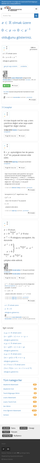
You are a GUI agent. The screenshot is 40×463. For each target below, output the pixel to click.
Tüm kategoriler (12, 380)
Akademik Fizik (8, 389)
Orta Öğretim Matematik (12, 411)
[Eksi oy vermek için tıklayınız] (4, 49)
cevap (7, 86)
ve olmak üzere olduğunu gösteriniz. (18, 368)
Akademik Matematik (10, 385)
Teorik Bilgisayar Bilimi (11, 393)
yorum (16, 86)
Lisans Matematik (17, 78)
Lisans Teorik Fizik (9, 402)
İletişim (4, 443)
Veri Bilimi (7, 406)
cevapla (33, 100)
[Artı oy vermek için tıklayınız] (4, 47)
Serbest (6, 415)
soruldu (28, 80)
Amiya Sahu (25, 453)
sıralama (24, 66)
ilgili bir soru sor (11, 136)
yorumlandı (29, 97)
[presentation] (7, 22)
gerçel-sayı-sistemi (10, 66)
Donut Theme (6, 453)
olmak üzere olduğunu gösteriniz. (12, 308)
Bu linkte (6, 92)
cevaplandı (7, 132)
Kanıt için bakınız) (10, 286)
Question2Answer (16, 456)
